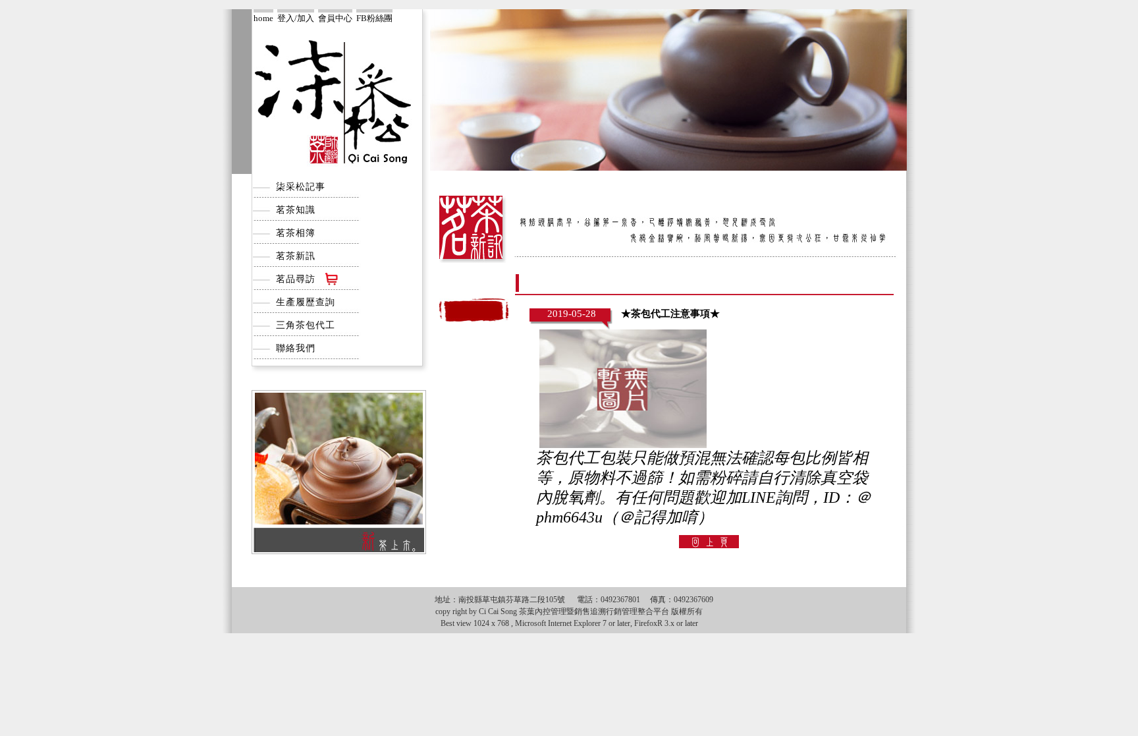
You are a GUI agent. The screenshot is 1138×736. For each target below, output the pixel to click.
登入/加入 (295, 17)
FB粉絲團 (374, 17)
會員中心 (335, 17)
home (263, 17)
